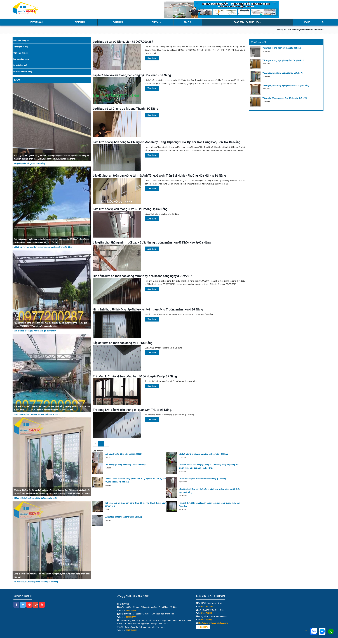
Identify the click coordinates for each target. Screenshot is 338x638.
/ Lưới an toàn (318, 30)
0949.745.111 (131, 630)
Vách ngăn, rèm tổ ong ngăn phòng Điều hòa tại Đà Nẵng (285, 86)
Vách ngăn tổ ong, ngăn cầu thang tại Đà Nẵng (281, 48)
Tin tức (187, 22)
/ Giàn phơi (291, 30)
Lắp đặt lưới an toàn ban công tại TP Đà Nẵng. (123, 343)
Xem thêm (151, 58)
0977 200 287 (131, 610)
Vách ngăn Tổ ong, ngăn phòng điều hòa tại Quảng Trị (284, 98)
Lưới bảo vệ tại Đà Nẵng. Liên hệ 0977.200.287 (123, 41)
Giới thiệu (80, 22)
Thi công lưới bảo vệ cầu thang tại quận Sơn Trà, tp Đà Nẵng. (132, 409)
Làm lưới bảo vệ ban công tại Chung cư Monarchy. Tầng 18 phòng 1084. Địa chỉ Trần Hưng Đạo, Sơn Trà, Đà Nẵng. (167, 142)
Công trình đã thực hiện (246, 22)
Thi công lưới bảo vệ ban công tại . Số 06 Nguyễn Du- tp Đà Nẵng (135, 376)
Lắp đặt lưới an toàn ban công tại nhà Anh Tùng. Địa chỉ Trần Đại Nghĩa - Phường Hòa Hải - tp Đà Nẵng (159, 175)
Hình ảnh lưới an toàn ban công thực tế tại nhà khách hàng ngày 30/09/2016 (142, 276)
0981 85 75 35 (207, 606)
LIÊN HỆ (306, 22)
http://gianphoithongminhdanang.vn (213, 623)
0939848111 (131, 617)
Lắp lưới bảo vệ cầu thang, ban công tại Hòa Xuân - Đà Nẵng (132, 75)
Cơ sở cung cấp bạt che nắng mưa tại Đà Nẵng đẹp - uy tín (37, 414)
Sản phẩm (118, 22)
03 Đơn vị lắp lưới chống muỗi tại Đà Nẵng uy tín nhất (35, 498)
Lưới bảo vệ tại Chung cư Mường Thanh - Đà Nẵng (125, 108)
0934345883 (206, 620)
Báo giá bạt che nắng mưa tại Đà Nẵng (29, 163)
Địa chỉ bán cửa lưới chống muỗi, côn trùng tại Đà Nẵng (35, 582)
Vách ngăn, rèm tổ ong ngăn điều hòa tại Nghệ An (282, 73)
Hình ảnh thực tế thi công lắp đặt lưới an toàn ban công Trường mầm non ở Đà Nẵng (148, 309)
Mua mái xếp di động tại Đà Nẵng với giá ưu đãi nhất (34, 331)
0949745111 (206, 613)
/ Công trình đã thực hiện (304, 30)
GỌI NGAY (204, 627)
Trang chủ (283, 30)
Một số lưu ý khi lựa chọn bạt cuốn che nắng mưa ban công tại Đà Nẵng (42, 247)
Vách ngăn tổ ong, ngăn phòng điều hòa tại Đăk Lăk (283, 60)
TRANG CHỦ (38, 22)
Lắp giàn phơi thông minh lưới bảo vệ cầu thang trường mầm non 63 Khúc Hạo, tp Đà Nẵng (152, 242)
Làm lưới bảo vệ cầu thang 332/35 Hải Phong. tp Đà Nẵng (130, 209)
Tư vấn (155, 22)
